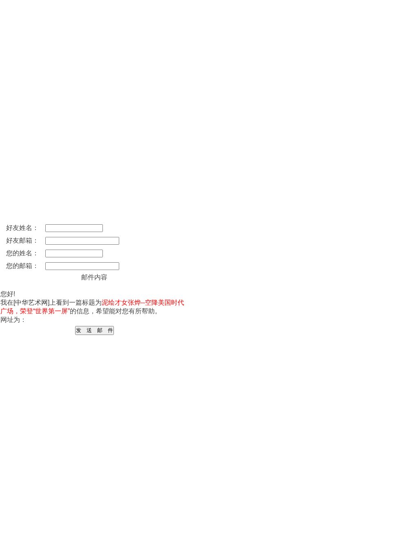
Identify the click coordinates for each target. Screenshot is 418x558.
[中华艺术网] (31, 302)
